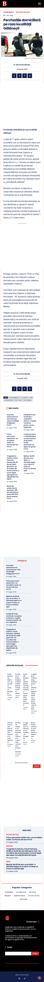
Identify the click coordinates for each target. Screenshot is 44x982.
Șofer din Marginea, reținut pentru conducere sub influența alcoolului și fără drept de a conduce (26, 689)
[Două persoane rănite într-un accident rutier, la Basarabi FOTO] (8, 671)
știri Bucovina (8, 400)
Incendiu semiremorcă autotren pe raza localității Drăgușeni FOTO (13, 420)
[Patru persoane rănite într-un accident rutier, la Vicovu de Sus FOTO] (30, 583)
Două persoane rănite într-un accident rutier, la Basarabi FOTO (10, 685)
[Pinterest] (24, 75)
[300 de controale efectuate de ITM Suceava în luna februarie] (8, 720)
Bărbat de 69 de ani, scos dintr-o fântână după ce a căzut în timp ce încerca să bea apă (30, 463)
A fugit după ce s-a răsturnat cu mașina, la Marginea (26, 730)
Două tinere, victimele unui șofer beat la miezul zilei (33, 729)
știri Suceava (27, 400)
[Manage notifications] (39, 978)
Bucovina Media (23, 65)
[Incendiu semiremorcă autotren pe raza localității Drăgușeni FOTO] (30, 568)
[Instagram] (19, 979)
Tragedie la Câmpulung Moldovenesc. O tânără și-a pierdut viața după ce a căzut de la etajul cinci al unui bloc (34, 691)
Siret (8, 861)
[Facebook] (14, 75)
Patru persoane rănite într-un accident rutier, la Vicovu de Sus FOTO (12, 440)
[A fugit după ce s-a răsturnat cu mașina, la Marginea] (24, 720)
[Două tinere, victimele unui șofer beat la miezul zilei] (32, 720)
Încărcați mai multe (21, 763)
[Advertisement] (22, 105)
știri (31, 397)
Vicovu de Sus (23, 12)
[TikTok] (25, 979)
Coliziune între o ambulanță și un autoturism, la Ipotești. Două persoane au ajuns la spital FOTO (30, 441)
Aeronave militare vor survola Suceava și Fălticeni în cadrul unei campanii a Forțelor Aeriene (18, 737)
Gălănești (25, 397)
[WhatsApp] (30, 75)
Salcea (9, 846)
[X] (19, 75)
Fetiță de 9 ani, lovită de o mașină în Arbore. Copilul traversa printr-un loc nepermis (30, 421)
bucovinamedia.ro (14, 397)
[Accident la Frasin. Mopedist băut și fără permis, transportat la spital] (16, 671)
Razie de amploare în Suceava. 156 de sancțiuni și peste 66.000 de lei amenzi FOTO (13, 492)
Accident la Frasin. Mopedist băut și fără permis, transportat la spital (18, 684)
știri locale (18, 400)
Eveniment (8, 12)
